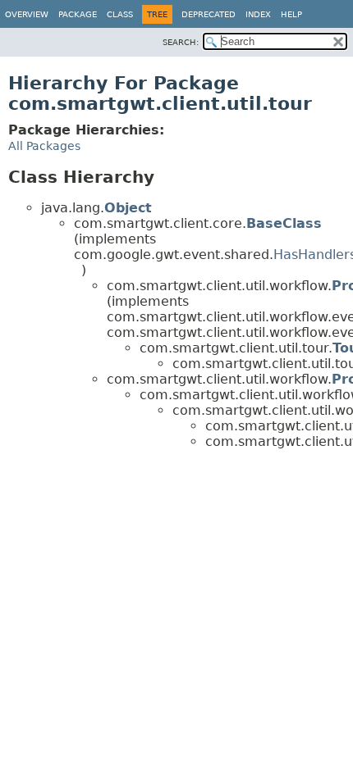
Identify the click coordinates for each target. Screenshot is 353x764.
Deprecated (208, 14)
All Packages (44, 145)
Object (128, 208)
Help (291, 14)
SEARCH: (181, 42)
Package (77, 14)
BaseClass (284, 223)
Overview (26, 14)
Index (258, 14)
